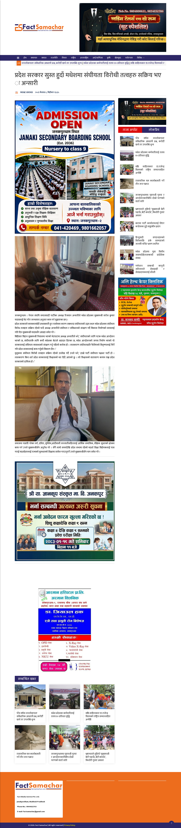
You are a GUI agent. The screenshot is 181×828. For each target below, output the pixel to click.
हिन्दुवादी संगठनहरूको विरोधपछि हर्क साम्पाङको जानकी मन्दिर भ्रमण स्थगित (149, 240)
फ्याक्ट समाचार (26, 92)
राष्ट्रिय (73, 58)
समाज (43, 58)
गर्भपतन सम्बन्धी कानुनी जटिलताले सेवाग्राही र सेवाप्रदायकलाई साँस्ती (149, 269)
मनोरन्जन (129, 58)
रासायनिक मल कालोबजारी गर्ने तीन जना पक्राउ (29, 755)
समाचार (34, 58)
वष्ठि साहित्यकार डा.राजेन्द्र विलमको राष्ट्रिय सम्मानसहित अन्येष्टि (126, 63)
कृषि (108, 58)
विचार (64, 58)
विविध (139, 58)
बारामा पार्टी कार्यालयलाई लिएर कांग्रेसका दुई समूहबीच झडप (149, 225)
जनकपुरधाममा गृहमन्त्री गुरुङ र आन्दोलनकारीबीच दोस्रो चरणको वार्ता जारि (64, 757)
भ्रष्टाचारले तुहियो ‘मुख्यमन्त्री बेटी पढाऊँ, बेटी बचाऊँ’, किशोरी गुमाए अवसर (97, 757)
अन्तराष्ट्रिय (84, 58)
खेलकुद (118, 58)
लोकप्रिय (154, 130)
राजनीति (54, 58)
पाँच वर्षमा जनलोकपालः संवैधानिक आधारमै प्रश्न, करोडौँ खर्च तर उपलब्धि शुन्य (30, 716)
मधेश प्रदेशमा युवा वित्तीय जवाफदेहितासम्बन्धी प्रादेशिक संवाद (149, 255)
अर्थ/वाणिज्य (98, 58)
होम (25, 58)
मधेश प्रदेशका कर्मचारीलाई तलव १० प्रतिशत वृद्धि (73, 63)
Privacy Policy (69, 825)
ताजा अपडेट (130, 130)
